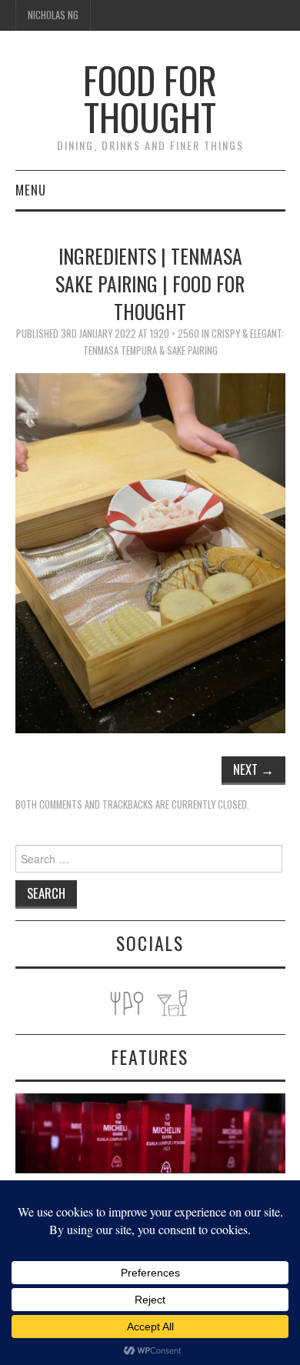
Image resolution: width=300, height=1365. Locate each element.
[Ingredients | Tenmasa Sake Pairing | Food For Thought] (150, 552)
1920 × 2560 (174, 333)
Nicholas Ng (53, 15)
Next (253, 769)
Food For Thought (150, 98)
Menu (30, 189)
